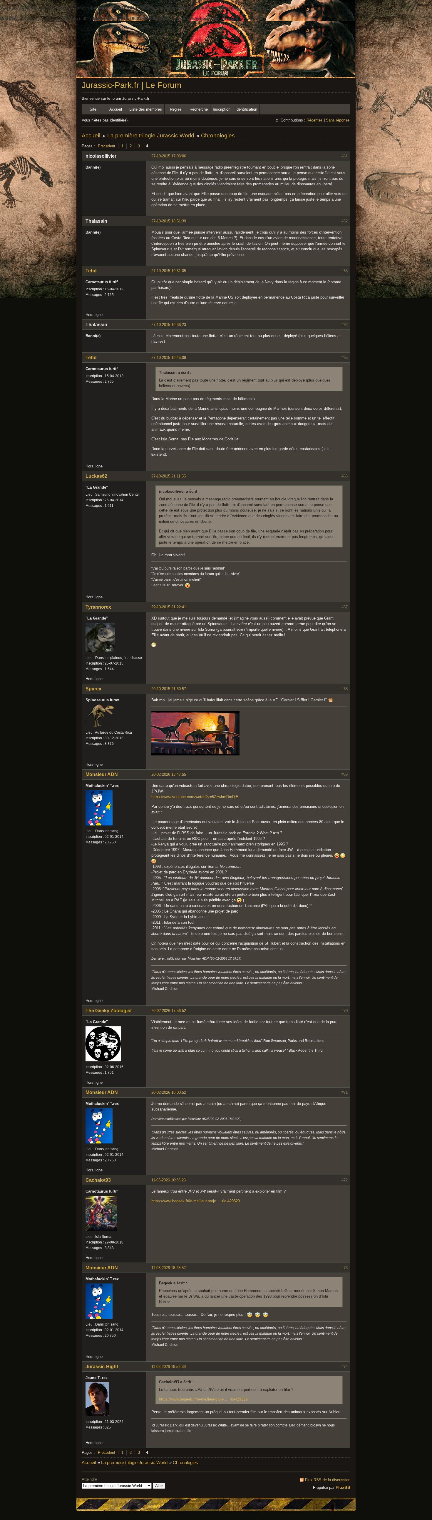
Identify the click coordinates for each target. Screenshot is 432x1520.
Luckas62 (96, 476)
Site (93, 109)
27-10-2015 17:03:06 (168, 156)
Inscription (221, 109)
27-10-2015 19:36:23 (168, 324)
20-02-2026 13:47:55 (168, 774)
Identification (246, 109)
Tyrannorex (98, 607)
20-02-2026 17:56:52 (168, 1010)
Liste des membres (145, 109)
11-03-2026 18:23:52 (168, 1268)
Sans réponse (337, 120)
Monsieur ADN (102, 774)
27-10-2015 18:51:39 (168, 221)
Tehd (91, 270)
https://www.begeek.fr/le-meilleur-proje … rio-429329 (195, 1201)
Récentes (315, 120)
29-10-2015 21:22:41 (168, 607)
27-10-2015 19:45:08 (168, 357)
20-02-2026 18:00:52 (168, 1092)
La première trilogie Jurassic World (150, 135)
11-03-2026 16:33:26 (168, 1180)
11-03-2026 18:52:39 (168, 1366)
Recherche (199, 109)
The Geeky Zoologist (109, 1010)
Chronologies (218, 135)
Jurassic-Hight (102, 1366)
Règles (176, 109)
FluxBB (343, 1487)
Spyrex (93, 688)
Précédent (106, 146)
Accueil (115, 109)
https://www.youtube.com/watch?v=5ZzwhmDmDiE (194, 797)
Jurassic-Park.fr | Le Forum (131, 85)
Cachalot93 (98, 1180)
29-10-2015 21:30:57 (168, 689)
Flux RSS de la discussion (327, 1480)
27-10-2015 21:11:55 (168, 476)
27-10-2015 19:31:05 (168, 271)
